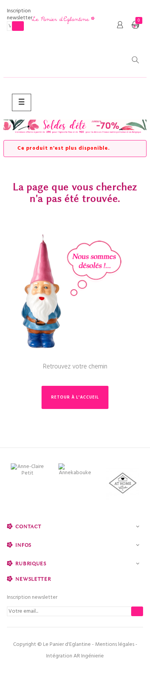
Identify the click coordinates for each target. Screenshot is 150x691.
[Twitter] (75, 671)
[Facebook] (58, 671)
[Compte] (120, 25)
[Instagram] (91, 671)
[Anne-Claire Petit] (27, 470)
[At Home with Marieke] (122, 484)
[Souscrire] (18, 26)
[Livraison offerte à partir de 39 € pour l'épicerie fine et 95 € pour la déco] (75, 127)
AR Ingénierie (88, 656)
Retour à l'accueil (75, 397)
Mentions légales (114, 644)
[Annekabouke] (75, 469)
